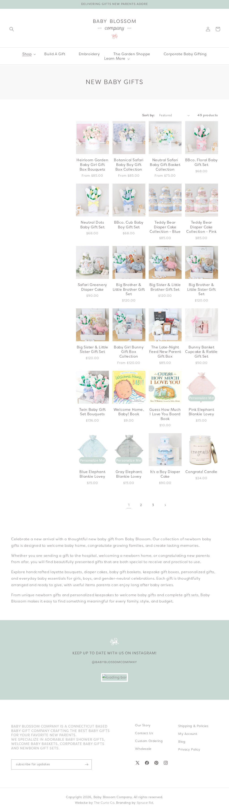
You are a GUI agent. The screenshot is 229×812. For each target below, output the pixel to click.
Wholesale (143, 749)
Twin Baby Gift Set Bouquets (92, 412)
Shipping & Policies (193, 726)
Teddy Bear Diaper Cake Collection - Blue (165, 227)
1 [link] (129, 505)
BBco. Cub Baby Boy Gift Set (129, 224)
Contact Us (144, 733)
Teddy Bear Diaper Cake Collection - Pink (201, 227)
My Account (187, 734)
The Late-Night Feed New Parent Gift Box (165, 352)
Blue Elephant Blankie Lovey (92, 474)
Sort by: (148, 115)
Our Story (143, 725)
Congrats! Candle (201, 472)
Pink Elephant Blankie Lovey (201, 412)
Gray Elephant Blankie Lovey (129, 474)
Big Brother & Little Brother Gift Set (129, 290)
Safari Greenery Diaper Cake (92, 287)
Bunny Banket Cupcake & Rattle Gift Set (201, 352)
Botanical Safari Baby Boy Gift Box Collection (129, 165)
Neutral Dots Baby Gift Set (92, 224)
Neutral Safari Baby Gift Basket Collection (165, 165)
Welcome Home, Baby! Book (129, 412)
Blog (181, 742)
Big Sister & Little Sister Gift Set (92, 349)
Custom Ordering (149, 741)
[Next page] (165, 505)
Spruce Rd (145, 803)
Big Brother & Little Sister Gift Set (201, 290)
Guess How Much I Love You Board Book (165, 414)
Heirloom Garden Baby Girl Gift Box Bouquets (92, 165)
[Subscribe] (86, 764)
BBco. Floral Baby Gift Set (201, 162)
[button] (12, 29)
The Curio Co (104, 803)
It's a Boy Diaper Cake (165, 474)
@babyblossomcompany (114, 662)
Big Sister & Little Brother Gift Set (165, 287)
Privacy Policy (189, 749)
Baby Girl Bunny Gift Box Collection (129, 352)
